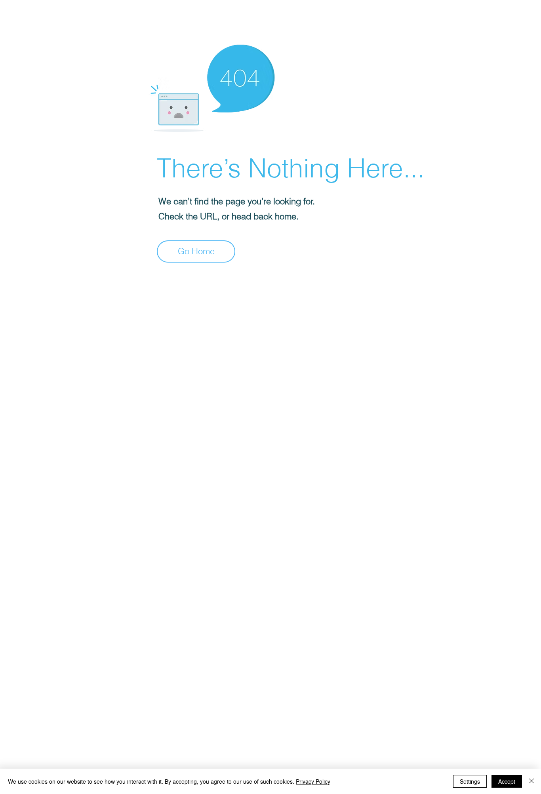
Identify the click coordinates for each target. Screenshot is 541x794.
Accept (506, 781)
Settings (470, 781)
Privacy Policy (313, 781)
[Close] (531, 781)
